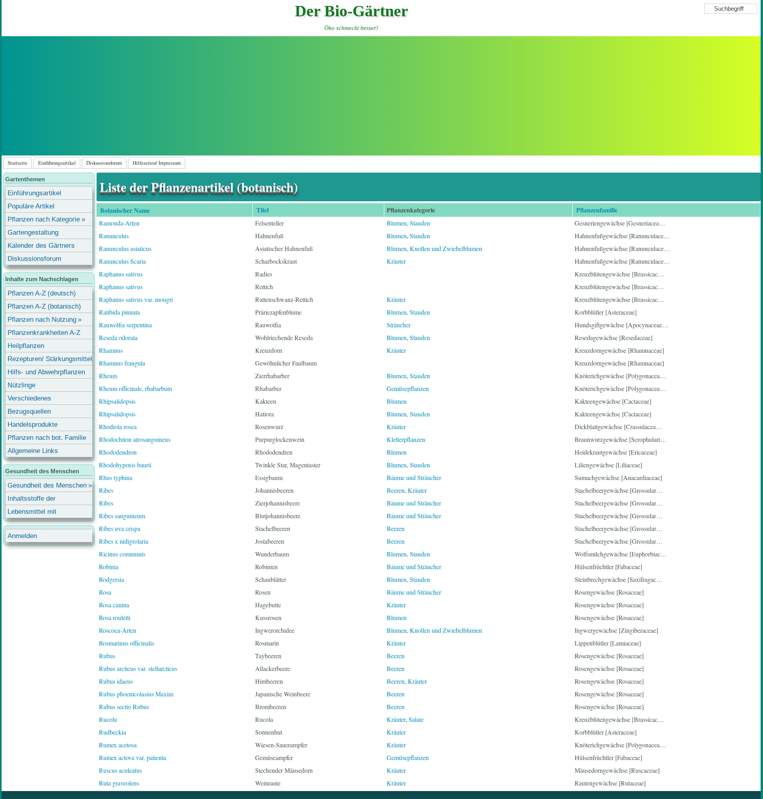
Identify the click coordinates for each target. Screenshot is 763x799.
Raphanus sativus (121, 274)
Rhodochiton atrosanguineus (134, 439)
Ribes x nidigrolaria (123, 541)
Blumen (397, 223)
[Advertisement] (381, 96)
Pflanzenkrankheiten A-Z (44, 332)
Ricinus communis (122, 554)
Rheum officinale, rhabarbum (135, 388)
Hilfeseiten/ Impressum (157, 162)
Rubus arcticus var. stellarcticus (138, 668)
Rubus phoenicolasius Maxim (136, 694)
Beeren (396, 490)
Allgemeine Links (33, 451)
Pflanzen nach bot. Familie (47, 437)
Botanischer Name (130, 211)
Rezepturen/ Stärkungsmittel (50, 359)
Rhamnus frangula (122, 363)
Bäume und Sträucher (414, 477)
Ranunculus (114, 235)
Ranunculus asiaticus (125, 248)
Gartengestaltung (33, 232)
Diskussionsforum (104, 162)
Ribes (106, 490)
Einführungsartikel (57, 162)
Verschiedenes (29, 398)
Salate (416, 719)
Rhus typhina (115, 477)
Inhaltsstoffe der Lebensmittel (32, 500)
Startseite (17, 162)
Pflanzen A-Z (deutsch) (42, 293)
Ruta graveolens (119, 783)
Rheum (108, 375)
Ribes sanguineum (122, 515)
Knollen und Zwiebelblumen (446, 248)
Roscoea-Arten (117, 630)
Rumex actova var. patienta (132, 757)
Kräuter (396, 261)
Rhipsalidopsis (117, 401)
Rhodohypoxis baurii (125, 465)
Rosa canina (114, 605)
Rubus (107, 655)
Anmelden (22, 536)
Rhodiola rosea (118, 426)
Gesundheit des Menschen (47, 485)
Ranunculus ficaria (122, 261)
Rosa (105, 592)
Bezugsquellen (29, 411)
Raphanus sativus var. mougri (136, 299)
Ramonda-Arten (119, 223)
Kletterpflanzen (406, 439)
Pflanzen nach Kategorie (44, 219)
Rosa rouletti (114, 617)
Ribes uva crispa (119, 528)
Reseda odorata (118, 337)
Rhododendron (118, 452)
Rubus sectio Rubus (124, 706)
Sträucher (399, 325)
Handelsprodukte (33, 424)
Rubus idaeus (116, 681)
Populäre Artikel (31, 206)
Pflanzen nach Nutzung (42, 319)
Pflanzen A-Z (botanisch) (44, 306)
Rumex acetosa (118, 745)
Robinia (108, 566)
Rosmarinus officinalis (126, 643)
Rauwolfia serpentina (125, 325)
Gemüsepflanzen (408, 388)
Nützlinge (21, 385)
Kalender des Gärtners (41, 245)
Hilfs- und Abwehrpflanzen (46, 372)
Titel (262, 209)
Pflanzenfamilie (597, 209)
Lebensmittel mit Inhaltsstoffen (32, 513)
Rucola (108, 719)
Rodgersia (111, 579)
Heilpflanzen (26, 346)
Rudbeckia (112, 732)
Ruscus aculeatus (120, 770)
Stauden (420, 223)
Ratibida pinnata (119, 312)
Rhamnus (111, 350)
